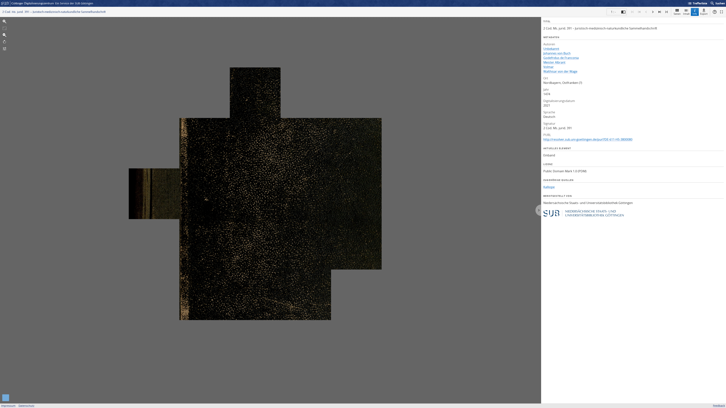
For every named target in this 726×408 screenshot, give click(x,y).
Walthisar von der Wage (560, 71)
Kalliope (549, 187)
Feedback (719, 405)
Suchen (717, 3)
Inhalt (686, 13)
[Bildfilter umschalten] (4, 48)
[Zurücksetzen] (4, 28)
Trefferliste (697, 3)
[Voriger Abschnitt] (639, 11)
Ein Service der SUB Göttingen (74, 3)
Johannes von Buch (557, 53)
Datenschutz (26, 405)
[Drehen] (4, 42)
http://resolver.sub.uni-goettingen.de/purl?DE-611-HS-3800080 (587, 139)
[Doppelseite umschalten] (623, 11)
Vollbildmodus (721, 11)
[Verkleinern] (4, 35)
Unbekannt (551, 49)
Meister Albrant (554, 62)
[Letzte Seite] (666, 11)
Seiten (677, 13)
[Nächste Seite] (652, 11)
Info (695, 13)
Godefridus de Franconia (561, 58)
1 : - (613, 12)
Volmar (548, 67)
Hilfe (714, 11)
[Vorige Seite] (646, 11)
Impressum (8, 405)
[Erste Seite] (632, 11)
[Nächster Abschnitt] (659, 11)
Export (704, 13)
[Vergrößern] (4, 21)
